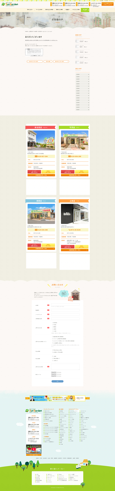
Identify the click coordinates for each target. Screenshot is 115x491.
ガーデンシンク (73, 412)
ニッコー (49, 480)
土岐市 (74, 458)
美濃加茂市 (69, 458)
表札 (71, 439)
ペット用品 (72, 419)
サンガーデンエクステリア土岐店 (51, 432)
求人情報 (106, 0)
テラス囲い (83, 432)
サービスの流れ (39, 9)
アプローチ (62, 417)
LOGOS (38, 481)
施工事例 (85, 9)
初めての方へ (30, 9)
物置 (61, 419)
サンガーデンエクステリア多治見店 (51, 427)
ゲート (71, 416)
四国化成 (71, 477)
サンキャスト (61, 475)
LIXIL (37, 474)
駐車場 (61, 411)
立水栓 (82, 416)
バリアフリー (62, 430)
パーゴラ (82, 427)
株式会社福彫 (39, 480)
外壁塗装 (62, 425)
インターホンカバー (74, 411)
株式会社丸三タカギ (63, 478)
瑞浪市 (77, 458)
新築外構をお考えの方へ (49, 414)
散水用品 (82, 434)
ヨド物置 (38, 475)
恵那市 (37, 458)
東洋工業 (38, 478)
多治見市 (45, 458)
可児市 (41, 458)
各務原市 (56, 458)
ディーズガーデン (51, 475)
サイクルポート (84, 437)
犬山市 (49, 458)
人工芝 (82, 421)
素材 (71, 427)
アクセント (72, 421)
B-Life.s (38, 477)
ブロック (71, 417)
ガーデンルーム (63, 424)
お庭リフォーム (63, 421)
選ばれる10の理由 (49, 9)
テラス (71, 424)
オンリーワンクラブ (74, 475)
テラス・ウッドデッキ (64, 414)
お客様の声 (47, 419)
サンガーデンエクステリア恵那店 (51, 430)
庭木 (61, 422)
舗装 (61, 437)
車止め (71, 434)
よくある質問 (47, 440)
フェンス (71, 422)
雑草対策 (62, 429)
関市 (52, 458)
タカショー (49, 477)
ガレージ (71, 425)
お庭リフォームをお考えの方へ (51, 416)
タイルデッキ (62, 432)
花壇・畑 (61, 439)
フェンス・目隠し (63, 416)
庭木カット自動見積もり (49, 441)
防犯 (61, 442)
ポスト (82, 424)
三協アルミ (49, 474)
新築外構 (62, 435)
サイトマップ (111, 0)
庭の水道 (62, 434)
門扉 (82, 430)
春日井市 (60, 458)
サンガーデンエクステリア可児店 (51, 428)
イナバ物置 (72, 474)
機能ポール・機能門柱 (85, 417)
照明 (82, 440)
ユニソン (49, 478)
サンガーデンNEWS (49, 421)
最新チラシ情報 (59, 9)
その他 (61, 444)
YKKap (60, 474)
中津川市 (64, 458)
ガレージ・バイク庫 (64, 427)
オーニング (83, 439)
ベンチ (71, 435)
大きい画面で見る (34, 455)
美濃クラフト (72, 478)
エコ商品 (71, 440)
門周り (61, 440)
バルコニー (72, 432)
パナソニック (61, 477)
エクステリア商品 (76, 9)
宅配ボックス (72, 430)
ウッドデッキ (83, 422)
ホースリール (83, 411)
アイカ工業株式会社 (63, 480)
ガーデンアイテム (84, 419)
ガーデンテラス (84, 435)
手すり (71, 437)
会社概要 (101, 0)
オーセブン (49, 481)
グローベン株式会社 (74, 480)
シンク (71, 429)
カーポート (62, 412)
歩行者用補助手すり (84, 429)
